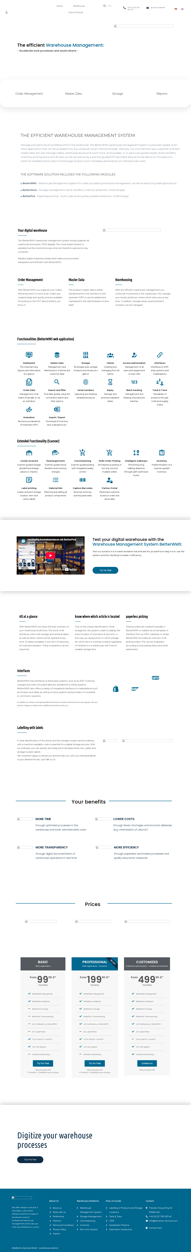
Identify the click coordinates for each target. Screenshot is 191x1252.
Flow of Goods (76, 12)
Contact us (147, 1063)
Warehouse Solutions (88, 1201)
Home (60, 6)
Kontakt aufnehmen (158, 7)
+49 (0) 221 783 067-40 (134, 8)
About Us (54, 1201)
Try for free (43, 1063)
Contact (150, 1201)
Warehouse (79, 6)
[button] (105, 570)
